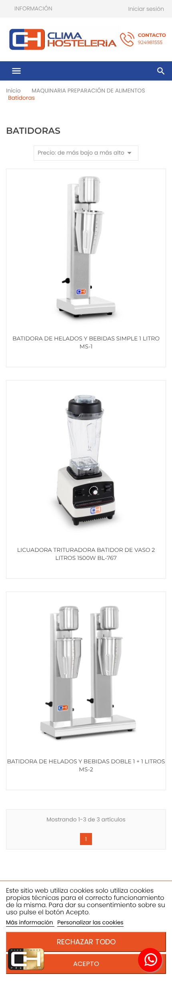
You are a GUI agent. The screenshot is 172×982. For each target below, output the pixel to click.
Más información (30, 922)
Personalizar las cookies (90, 922)
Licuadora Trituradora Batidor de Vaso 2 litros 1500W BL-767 (86, 553)
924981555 (152, 39)
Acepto (86, 963)
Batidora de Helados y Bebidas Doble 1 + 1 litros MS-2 (86, 765)
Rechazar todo (86, 942)
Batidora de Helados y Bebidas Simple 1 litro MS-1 (86, 342)
